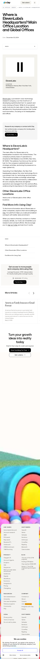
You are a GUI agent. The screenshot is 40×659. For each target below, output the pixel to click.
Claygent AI (7, 557)
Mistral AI (24, 547)
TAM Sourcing (8, 549)
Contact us (25, 596)
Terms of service (9, 619)
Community (7, 606)
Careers (24, 601)
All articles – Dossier (9, 7)
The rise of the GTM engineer (28, 558)
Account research (9, 532)
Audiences (7, 573)
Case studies (26, 549)
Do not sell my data (10, 622)
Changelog (7, 588)
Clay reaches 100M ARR (29, 564)
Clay (4, 213)
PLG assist (7, 537)
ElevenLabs (7, 99)
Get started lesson (9, 596)
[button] (20, 46)
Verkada (24, 535)
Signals (6, 576)
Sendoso (24, 537)
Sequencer (7, 567)
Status (24, 609)
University (7, 599)
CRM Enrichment (9, 547)
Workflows (7, 578)
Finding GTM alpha (27, 561)
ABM (5, 535)
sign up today (12, 225)
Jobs (23, 604)
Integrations (7, 583)
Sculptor (6, 562)
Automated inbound (10, 530)
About (24, 599)
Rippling (24, 544)
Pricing (6, 586)
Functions (7, 581)
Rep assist (7, 540)
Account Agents (9, 560)
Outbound (7, 544)
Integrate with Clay (27, 606)
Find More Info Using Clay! (13, 255)
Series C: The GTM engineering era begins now (29, 568)
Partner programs (9, 604)
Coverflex (24, 542)
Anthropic (25, 540)
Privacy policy (8, 617)
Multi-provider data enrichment (10, 570)
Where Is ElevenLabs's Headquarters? (16, 245)
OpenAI (24, 530)
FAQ (5, 608)
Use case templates (10, 601)
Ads (5, 565)
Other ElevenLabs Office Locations (16, 250)
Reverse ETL (7, 542)
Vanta (23, 532)
